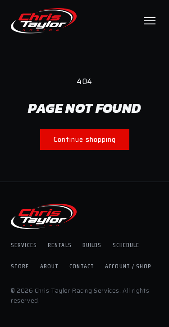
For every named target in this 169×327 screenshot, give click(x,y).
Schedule (126, 245)
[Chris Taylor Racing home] (44, 20)
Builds (92, 245)
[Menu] (149, 20)
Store (20, 266)
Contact (81, 266)
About (49, 266)
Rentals (60, 245)
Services (24, 245)
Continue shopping (85, 139)
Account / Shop (128, 266)
